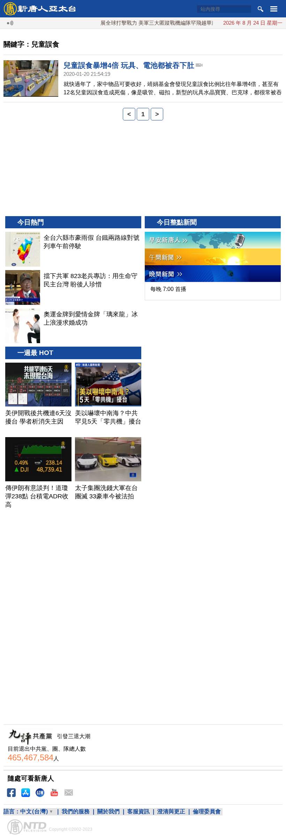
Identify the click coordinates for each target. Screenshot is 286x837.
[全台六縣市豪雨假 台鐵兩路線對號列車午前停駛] (22, 249)
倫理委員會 (207, 811)
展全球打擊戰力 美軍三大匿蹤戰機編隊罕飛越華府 (150, 23)
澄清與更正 (171, 811)
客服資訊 (138, 811)
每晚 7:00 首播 (168, 289)
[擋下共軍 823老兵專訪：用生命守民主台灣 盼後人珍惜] (22, 287)
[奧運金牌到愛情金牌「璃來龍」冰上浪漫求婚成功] (22, 325)
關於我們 (108, 811)
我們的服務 (76, 811)
